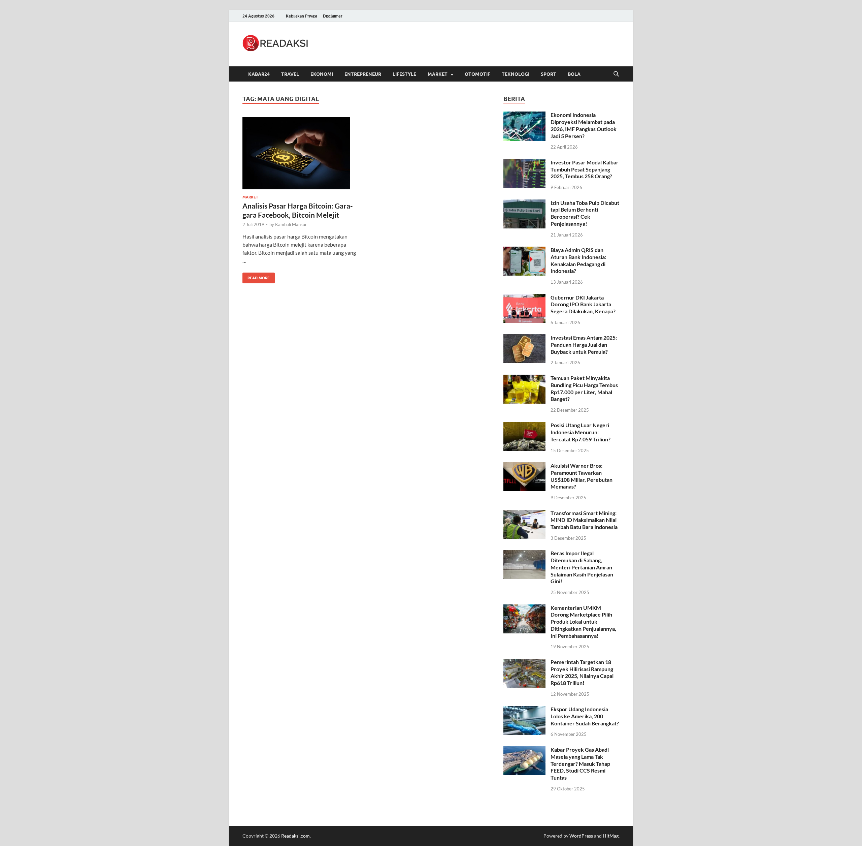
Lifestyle (404, 74)
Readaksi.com (295, 836)
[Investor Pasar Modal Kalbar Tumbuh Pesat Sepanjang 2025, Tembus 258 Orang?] (524, 163)
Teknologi (515, 74)
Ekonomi (321, 74)
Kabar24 (259, 74)
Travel (290, 74)
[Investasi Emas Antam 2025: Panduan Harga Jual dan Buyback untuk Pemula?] (524, 338)
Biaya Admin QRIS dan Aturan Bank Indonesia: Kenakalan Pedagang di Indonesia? (578, 260)
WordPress (581, 836)
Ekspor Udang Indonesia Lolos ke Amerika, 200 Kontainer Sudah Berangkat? (585, 716)
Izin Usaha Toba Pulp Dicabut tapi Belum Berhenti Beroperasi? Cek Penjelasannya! (585, 213)
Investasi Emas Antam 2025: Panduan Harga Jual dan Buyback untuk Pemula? (584, 344)
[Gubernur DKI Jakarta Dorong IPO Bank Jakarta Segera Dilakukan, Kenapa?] (524, 298)
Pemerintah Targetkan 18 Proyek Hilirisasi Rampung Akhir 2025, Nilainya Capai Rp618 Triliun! (582, 672)
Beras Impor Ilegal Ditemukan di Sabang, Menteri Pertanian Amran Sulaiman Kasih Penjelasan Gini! (582, 567)
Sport (548, 74)
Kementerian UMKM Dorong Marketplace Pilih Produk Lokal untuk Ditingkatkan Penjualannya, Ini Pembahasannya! (583, 621)
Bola (574, 74)
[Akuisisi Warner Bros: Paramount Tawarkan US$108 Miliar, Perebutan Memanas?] (524, 466)
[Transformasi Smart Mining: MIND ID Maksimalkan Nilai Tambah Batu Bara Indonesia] (524, 513)
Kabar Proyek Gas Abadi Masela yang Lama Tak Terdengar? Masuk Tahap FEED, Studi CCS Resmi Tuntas (580, 763)
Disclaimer (332, 16)
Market (437, 74)
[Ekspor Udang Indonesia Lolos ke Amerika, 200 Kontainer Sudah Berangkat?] (524, 710)
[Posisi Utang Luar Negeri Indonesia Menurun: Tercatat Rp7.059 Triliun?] (524, 425)
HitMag (611, 836)
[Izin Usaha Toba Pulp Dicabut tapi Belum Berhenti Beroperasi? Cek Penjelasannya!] (524, 203)
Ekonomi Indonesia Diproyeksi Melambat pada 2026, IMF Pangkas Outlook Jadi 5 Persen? (584, 125)
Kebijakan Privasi (301, 16)
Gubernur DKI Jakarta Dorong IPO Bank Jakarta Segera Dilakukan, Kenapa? (583, 304)
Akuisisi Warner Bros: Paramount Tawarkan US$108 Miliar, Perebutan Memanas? (581, 476)
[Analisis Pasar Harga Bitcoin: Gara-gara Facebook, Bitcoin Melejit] (301, 153)
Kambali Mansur (291, 224)
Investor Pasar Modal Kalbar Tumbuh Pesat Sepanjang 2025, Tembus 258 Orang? (585, 169)
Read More (256, 276)
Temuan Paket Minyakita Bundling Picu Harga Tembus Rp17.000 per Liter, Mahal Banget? (584, 388)
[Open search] (616, 74)
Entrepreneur (362, 74)
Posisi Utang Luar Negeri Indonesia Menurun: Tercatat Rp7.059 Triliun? (580, 432)
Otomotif (477, 74)
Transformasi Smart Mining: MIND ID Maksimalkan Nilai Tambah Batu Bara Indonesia (584, 520)
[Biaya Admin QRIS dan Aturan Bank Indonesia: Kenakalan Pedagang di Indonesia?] (524, 250)
